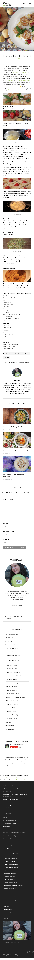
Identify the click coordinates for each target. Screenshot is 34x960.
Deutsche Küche (10, 686)
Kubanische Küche (11, 704)
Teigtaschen (25, 353)
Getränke (7, 641)
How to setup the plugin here (24, 780)
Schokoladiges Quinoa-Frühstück (13, 805)
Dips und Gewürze (10, 634)
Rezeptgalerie (23, 362)
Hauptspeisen (10, 362)
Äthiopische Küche (12, 669)
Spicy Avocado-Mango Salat (12, 427)
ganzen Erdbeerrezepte (14, 89)
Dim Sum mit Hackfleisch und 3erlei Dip (16, 450)
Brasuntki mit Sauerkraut (20, 72)
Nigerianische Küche (13, 672)
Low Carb (7, 652)
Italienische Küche (11, 701)
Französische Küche (11, 693)
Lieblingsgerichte (10, 648)
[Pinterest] (30, 952)
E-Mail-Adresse (9, 531)
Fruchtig (16, 353)
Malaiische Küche (11, 708)
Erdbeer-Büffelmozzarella (23, 80)
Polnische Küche (10, 711)
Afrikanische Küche (11, 660)
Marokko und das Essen (10, 799)
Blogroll (5, 817)
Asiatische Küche (11, 683)
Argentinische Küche (12, 679)
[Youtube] (27, 952)
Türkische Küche (10, 718)
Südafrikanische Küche (13, 676)
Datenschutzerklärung (9, 823)
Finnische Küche (10, 690)
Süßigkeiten (8, 725)
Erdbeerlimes (9, 80)
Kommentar (8, 499)
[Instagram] (33, 952)
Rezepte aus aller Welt (11, 655)
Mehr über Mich (17, 605)
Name (5, 523)
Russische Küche (10, 715)
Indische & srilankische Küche (14, 697)
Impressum (6, 826)
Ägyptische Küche (12, 665)
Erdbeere (8, 353)
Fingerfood (8, 637)
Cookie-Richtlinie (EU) (9, 820)
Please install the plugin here (14, 778)
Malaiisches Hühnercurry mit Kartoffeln (15, 794)
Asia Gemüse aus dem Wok (11, 788)
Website (6, 539)
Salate (6, 722)
